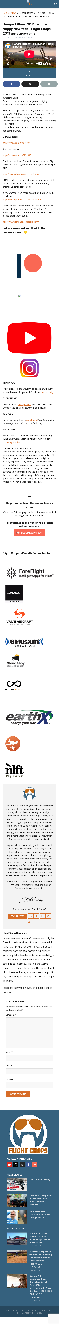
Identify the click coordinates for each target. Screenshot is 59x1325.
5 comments (34, 1300)
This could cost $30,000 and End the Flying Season (40, 1214)
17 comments (35, 1245)
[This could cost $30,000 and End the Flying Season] (17, 1217)
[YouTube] (9, 1164)
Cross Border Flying (39, 1179)
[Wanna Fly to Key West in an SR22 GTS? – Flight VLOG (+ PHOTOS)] (17, 1238)
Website (9, 1079)
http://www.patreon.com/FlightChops (21, 174)
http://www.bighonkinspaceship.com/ (21, 221)
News (14, 12)
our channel (32, 419)
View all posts (17, 916)
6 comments (34, 1270)
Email (9, 1065)
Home (6, 12)
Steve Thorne (27, 37)
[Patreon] (34, 1164)
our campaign (47, 392)
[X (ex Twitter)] (22, 1164)
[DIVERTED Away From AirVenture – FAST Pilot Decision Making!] (17, 1200)
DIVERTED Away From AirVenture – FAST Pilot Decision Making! (40, 1200)
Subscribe (29, 75)
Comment (11, 1014)
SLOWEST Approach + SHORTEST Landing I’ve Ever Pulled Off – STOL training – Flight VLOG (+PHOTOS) (40, 1259)
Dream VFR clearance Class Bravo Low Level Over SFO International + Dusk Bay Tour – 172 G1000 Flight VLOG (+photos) (40, 1287)
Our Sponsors (24, 404)
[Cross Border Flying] (17, 1184)
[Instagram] (15, 1164)
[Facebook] (28, 1164)
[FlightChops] (28, 1134)
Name (9, 1052)
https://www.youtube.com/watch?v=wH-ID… (24, 199)
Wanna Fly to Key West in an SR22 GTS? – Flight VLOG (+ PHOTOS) (39, 1238)
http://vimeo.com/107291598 (17, 155)
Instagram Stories (14, 442)
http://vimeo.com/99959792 (16, 142)
